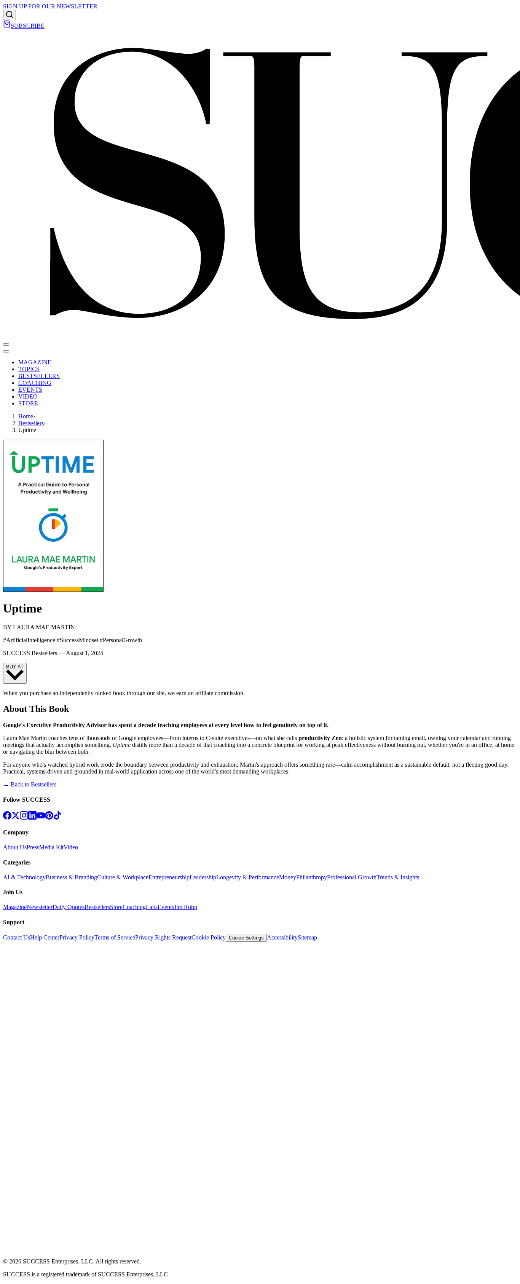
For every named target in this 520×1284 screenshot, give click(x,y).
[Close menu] (6, 351)
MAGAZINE (34, 362)
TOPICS (29, 369)
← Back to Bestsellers (29, 784)
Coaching (134, 907)
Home (25, 416)
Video (71, 847)
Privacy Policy (76, 937)
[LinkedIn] (32, 817)
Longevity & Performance (247, 877)
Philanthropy (311, 877)
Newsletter (40, 907)
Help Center (44, 937)
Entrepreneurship (169, 877)
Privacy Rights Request (163, 937)
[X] (15, 817)
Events (166, 907)
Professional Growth (351, 877)
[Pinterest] (49, 817)
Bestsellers (31, 423)
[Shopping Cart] (7, 25)
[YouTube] (41, 817)
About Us (15, 847)
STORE (28, 403)
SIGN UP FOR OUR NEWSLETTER (50, 6)
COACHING (34, 383)
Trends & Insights (397, 877)
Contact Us (16, 937)
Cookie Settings (246, 938)
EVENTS (30, 389)
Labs (152, 907)
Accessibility (282, 937)
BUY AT (15, 667)
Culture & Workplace (122, 877)
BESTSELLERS (39, 376)
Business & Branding (71, 877)
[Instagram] (24, 817)
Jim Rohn (185, 907)
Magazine (15, 907)
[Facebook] (7, 817)
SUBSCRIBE (28, 25)
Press (33, 847)
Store (116, 907)
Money (287, 877)
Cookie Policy (208, 937)
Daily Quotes (69, 907)
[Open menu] (6, 344)
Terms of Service (114, 937)
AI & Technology (24, 877)
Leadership (203, 877)
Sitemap (307, 937)
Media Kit (51, 847)
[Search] (9, 15)
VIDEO (28, 396)
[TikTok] (57, 817)
